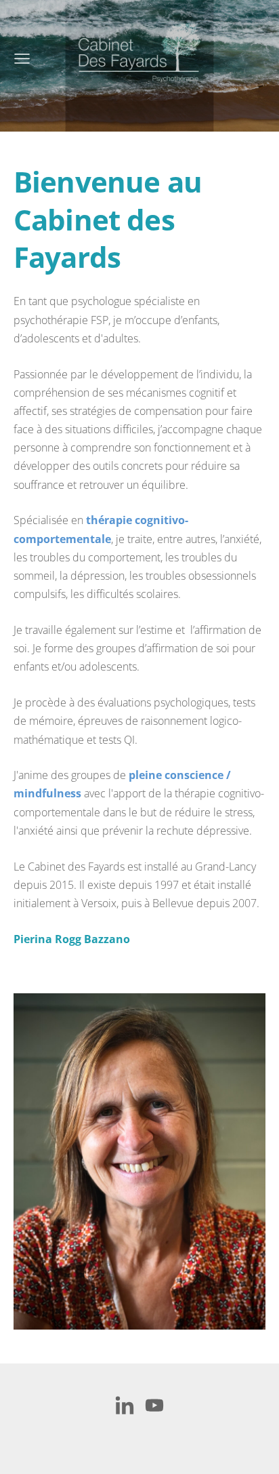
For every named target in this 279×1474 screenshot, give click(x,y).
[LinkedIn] (124, 1405)
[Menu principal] (22, 58)
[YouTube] (154, 1405)
